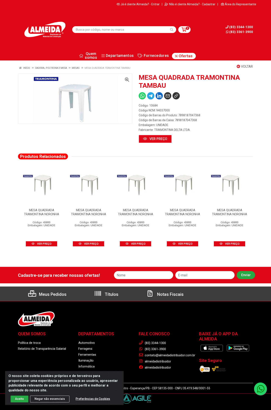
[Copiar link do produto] (176, 95)
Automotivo (86, 343)
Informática (86, 366)
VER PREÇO (158, 139)
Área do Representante (240, 4)
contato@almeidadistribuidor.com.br (169, 355)
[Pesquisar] (171, 29)
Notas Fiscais (170, 294)
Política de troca (29, 343)
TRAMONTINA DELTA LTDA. (172, 130)
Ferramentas (87, 355)
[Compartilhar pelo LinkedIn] (159, 95)
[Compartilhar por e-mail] (167, 95)
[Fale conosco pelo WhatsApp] (260, 389)
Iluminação (86, 360)
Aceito (19, 398)
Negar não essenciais (50, 398)
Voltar (246, 66)
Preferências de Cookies (93, 398)
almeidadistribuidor (157, 361)
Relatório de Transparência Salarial (42, 349)
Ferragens (85, 349)
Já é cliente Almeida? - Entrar (140, 4)
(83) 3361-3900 (241, 32)
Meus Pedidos (52, 294)
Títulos (111, 294)
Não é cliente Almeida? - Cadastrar (192, 4)
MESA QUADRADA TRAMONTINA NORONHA (41, 212)
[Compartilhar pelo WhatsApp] (142, 95)
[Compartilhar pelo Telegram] (150, 95)
